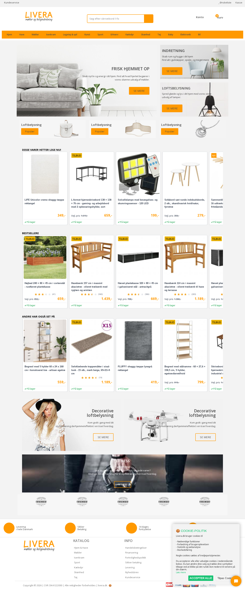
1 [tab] (120, 511)
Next (225, 502)
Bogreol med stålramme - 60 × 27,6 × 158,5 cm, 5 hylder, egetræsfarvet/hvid (184, 370)
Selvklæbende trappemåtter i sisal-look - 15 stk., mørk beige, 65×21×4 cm (90, 370)
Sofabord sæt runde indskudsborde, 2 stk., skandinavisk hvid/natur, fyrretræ (184, 203)
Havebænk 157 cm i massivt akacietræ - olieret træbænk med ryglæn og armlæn (89, 287)
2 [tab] (124, 511)
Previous (19, 502)
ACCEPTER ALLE (201, 578)
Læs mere (181, 572)
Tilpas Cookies (226, 578)
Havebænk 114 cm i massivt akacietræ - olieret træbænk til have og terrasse (184, 287)
